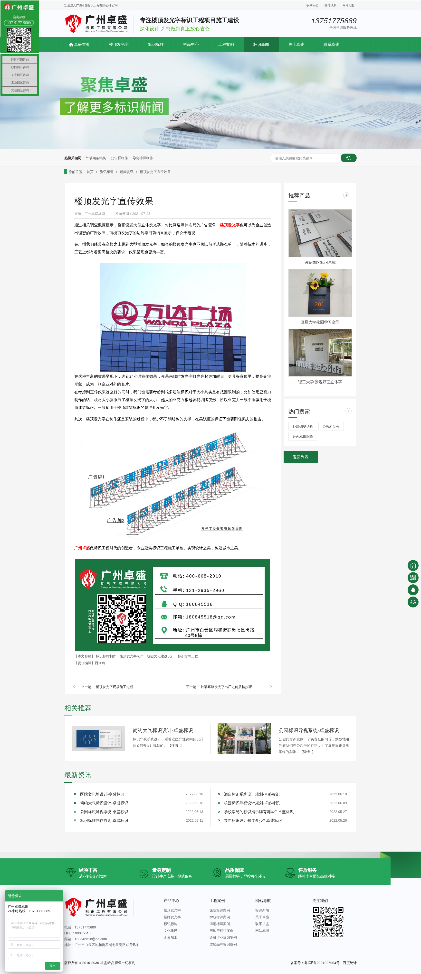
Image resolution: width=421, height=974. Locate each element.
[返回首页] (413, 565)
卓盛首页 (82, 44)
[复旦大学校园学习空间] (320, 293)
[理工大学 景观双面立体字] (320, 352)
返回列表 (300, 456)
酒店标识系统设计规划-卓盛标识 (252, 794)
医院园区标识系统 (320, 262)
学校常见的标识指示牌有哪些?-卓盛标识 (259, 811)
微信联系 (330, 5)
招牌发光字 (172, 916)
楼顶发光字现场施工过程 (114, 686)
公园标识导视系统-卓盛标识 (309, 730)
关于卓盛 (296, 44)
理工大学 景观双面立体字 (320, 382)
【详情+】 (175, 745)
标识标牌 (156, 44)
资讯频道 (107, 171)
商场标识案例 (220, 923)
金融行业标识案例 (223, 937)
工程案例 (226, 44)
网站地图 (348, 5)
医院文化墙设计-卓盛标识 (102, 794)
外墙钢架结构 (96, 157)
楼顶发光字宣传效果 (155, 171)
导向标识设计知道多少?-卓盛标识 (253, 820)
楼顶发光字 (119, 44)
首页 (91, 171)
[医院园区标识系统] (320, 233)
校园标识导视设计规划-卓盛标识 (252, 803)
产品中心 (171, 900)
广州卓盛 (82, 548)
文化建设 (170, 930)
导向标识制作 (143, 157)
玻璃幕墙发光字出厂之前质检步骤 (226, 686)
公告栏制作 (119, 157)
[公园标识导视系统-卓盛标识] (244, 738)
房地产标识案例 (221, 930)
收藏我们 (312, 5)
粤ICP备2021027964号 (322, 962)
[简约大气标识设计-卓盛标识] (98, 738)
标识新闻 (261, 44)
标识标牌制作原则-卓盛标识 (104, 820)
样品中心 (191, 44)
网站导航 (263, 900)
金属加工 (170, 937)
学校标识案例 (220, 916)
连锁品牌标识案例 (223, 944)
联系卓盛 (331, 44)
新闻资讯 (127, 171)
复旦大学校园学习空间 (320, 322)
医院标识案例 (220, 910)
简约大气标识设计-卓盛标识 (163, 730)
